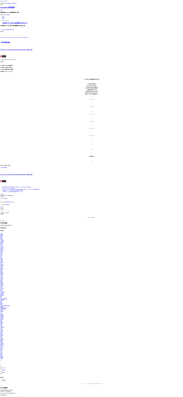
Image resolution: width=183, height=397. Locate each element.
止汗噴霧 (1, 247)
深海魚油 (1, 288)
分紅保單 (1, 293)
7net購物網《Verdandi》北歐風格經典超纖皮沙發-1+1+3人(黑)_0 (12, 191)
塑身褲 (1, 356)
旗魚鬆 (1, 251)
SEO (1, 312)
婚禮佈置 (1, 315)
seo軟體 (1, 310)
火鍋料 (1, 259)
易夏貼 (1, 243)
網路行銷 (1, 345)
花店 (1, 313)
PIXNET (84, 383)
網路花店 (1, 314)
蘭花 (1, 297)
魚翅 (1, 263)
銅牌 (1, 324)
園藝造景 (1, 294)
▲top (1, 206)
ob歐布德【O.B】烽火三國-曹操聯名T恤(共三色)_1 (15, 23)
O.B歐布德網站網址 (5, 42)
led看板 (1, 331)
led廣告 (1, 329)
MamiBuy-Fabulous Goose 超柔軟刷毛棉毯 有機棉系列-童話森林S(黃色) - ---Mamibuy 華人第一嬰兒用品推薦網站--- (21, 189)
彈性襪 (1, 332)
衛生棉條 (1, 343)
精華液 (1, 349)
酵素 (1, 289)
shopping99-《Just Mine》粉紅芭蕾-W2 (8, 188)
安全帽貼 (1, 242)
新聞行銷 (1, 347)
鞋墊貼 (1, 248)
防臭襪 (1, 239)
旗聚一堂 (1, 250)
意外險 (1, 290)
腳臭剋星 (1, 235)
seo (0, 346)
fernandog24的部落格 (7, 7)
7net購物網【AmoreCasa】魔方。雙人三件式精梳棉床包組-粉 (12, 190)
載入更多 (2, 208)
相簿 (3, 16)
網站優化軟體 (2, 309)
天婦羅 (1, 258)
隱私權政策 (96, 383)
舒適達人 (1, 344)
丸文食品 (1, 249)
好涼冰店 (1, 241)
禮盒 (1, 336)
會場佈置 (1, 316)
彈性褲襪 (1, 335)
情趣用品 (1, 339)
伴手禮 (1, 254)
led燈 (1, 328)
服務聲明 (100, 383)
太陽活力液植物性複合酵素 (5, 305)
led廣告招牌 (2, 327)
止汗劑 (1, 246)
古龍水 (1, 353)
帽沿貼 (1, 234)
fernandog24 (2, 196)
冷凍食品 (1, 262)
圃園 (1, 354)
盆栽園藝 (1, 295)
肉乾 (1, 256)
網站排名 (1, 311)
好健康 (1, 282)
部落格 (3, 17)
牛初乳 (1, 287)
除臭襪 (1, 238)
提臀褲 (1, 358)
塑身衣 (1, 355)
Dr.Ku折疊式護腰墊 (3, 298)
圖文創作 (7, 204)
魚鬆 (1, 255)
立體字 (1, 323)
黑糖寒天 (1, 306)
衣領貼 (1, 233)
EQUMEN (2, 357)
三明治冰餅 (2, 240)
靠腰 (1, 301)
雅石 (1, 296)
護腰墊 (1, 303)
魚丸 (1, 257)
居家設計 (8, 14)
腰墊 (1, 302)
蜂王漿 (1, 286)
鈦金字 (1, 330)
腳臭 (1, 270)
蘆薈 (1, 348)
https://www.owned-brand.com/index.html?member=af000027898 (16, 49)
